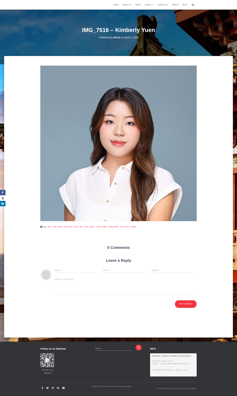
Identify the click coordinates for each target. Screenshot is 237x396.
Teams (138, 5)
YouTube (63, 388)
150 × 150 (52, 227)
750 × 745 (72, 227)
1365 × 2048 (107, 227)
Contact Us (162, 5)
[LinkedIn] (2, 203)
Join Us (175, 5)
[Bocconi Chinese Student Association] (47, 4)
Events (148, 5)
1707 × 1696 (130, 227)
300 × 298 (62, 227)
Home (116, 5)
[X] (2, 198)
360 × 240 (119, 227)
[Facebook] (2, 192)
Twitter (47, 388)
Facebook (42, 388)
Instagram (52, 388)
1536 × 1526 (94, 227)
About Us (127, 5)
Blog (185, 5)
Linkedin (58, 388)
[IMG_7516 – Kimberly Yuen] (118, 143)
